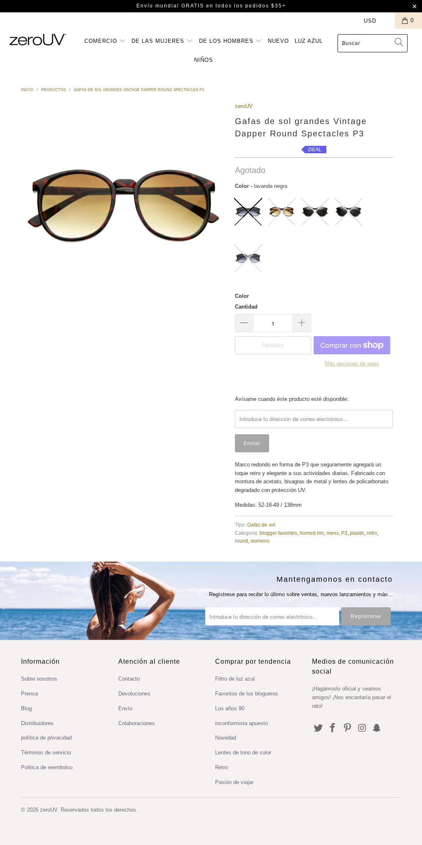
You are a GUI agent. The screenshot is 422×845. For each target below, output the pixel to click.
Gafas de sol (261, 524)
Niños (203, 60)
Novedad (225, 738)
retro (372, 533)
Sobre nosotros (39, 679)
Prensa (29, 694)
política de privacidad (46, 738)
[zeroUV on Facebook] (333, 728)
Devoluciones (134, 694)
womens (260, 540)
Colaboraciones (136, 723)
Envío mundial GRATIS (170, 6)
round (241, 540)
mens (332, 533)
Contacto (129, 679)
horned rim (312, 533)
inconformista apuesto (241, 723)
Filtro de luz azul (235, 679)
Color (242, 296)
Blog (26, 708)
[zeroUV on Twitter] (318, 728)
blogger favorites (278, 533)
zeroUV (244, 106)
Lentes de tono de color (243, 752)
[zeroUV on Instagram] (362, 728)
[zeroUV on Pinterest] (348, 728)
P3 (344, 533)
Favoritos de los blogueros (246, 694)
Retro (221, 767)
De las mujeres (158, 41)
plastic (357, 533)
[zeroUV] (38, 39)
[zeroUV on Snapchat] (377, 728)
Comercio (101, 41)
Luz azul (309, 41)
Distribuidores (37, 723)
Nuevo (278, 41)
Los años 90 (229, 708)
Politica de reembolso (47, 767)
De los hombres (227, 41)
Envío (125, 708)
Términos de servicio (46, 752)
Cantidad (246, 307)
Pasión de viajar (234, 782)
